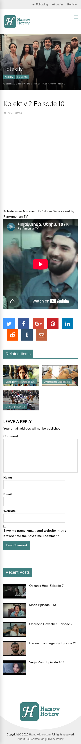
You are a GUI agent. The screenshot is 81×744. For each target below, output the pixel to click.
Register (72, 4)
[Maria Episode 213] (14, 616)
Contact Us (37, 739)
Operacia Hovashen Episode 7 (51, 624)
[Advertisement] (40, 164)
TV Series (22, 76)
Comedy (19, 83)
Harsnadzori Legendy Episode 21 (53, 643)
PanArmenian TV (54, 83)
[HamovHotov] (17, 27)
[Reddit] (12, 335)
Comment (10, 436)
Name (7, 477)
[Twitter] (9, 323)
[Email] (41, 335)
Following (42, 4)
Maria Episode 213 (42, 605)
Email (7, 494)
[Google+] (38, 323)
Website (9, 511)
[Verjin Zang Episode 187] (14, 674)
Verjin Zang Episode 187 (46, 662)
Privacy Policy (54, 739)
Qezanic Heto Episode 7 (46, 585)
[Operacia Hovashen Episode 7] (14, 635)
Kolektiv (9, 76)
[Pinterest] (52, 323)
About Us (23, 739)
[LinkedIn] (67, 323)
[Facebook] (23, 323)
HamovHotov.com (40, 734)
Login (59, 4)
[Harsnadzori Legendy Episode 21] (14, 655)
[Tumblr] (27, 335)
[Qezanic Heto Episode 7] (14, 597)
